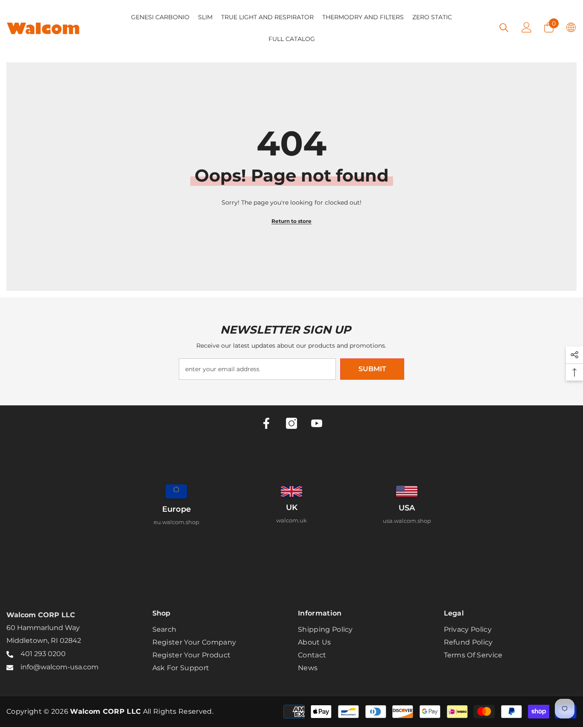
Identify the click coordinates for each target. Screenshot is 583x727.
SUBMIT (372, 369)
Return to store (291, 221)
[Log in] (527, 27)
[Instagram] (291, 423)
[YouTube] (316, 423)
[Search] (504, 27)
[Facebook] (266, 423)
